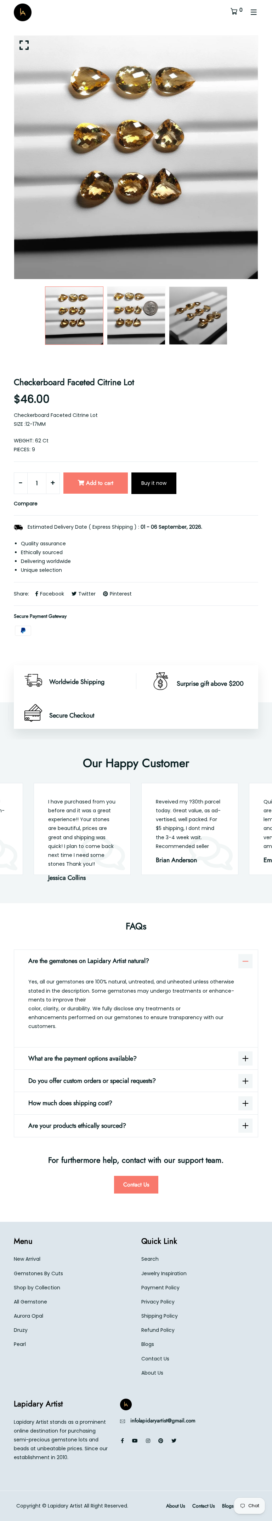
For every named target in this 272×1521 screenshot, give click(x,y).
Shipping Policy (159, 1315)
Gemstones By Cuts (38, 1273)
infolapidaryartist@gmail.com (163, 1420)
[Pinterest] (161, 1440)
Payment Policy (160, 1287)
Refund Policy (158, 1330)
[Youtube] (134, 1440)
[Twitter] (174, 1440)
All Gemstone (30, 1301)
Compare (26, 503)
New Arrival (27, 1258)
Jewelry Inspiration (164, 1273)
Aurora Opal (28, 1315)
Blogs (147, 1344)
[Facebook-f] (122, 1440)
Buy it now (153, 483)
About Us (152, 1372)
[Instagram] (148, 1440)
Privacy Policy (158, 1301)
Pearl (20, 1344)
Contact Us (136, 1184)
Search (150, 1258)
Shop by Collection (37, 1287)
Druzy (21, 1330)
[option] (136, 157)
